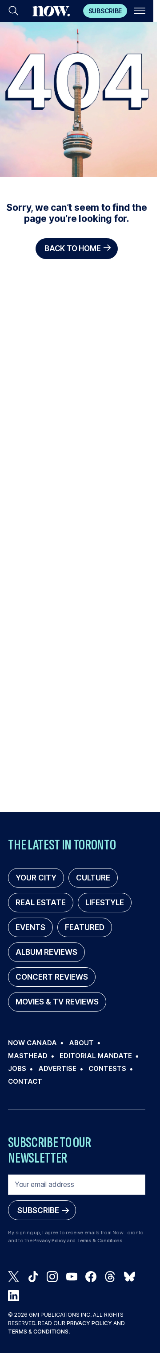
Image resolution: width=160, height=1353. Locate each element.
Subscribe (105, 11)
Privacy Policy (49, 1240)
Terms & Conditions (100, 1240)
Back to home (72, 248)
